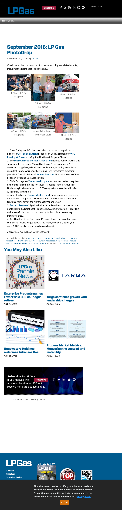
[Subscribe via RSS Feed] (70, 7)
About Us (10, 470)
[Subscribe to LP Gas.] (49, 8)
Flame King (46, 238)
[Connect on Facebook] (61, 7)
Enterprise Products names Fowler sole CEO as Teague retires (23, 297)
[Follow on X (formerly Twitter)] (65, 7)
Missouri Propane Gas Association (33, 160)
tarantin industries (13, 243)
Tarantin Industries (38, 194)
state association (52, 241)
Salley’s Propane (45, 174)
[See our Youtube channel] (83, 7)
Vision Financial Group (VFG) (34, 243)
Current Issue (64, 243)
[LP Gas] (18, 11)
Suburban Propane (39, 181)
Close (64, 502)
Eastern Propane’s (20, 205)
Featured (75, 243)
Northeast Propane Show (34, 241)
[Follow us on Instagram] (78, 7)
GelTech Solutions (27, 153)
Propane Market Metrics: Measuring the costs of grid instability (66, 349)
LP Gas (35, 58)
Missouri (56, 238)
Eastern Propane (34, 238)
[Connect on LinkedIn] (74, 7)
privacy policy (83, 496)
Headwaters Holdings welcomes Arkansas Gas (21, 350)
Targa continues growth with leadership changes (67, 298)
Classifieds (10, 473)
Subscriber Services (14, 477)
